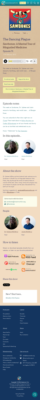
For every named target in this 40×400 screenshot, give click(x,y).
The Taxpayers (22, 131)
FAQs (4, 369)
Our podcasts (6, 313)
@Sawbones (10, 192)
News (21, 320)
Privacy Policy (20, 396)
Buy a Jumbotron (24, 334)
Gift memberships (7, 360)
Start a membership (7, 355)
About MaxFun (6, 332)
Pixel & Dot (21, 393)
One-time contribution (8, 365)
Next (25, 33)
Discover (22, 318)
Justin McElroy (26, 156)
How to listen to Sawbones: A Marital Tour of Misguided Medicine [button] (19, 90)
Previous (16, 33)
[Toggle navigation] (38, 3)
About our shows (7, 316)
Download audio (9, 79)
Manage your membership (9, 358)
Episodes (22, 313)
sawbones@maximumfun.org (26, 190)
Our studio (5, 339)
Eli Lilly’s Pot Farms (12, 298)
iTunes (5, 120)
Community (5, 341)
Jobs (4, 344)
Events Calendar (24, 323)
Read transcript (8, 84)
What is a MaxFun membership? (11, 362)
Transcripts (22, 316)
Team (4, 337)
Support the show (23, 79)
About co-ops (6, 334)
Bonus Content (6, 367)
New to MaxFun (7, 318)
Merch (21, 332)
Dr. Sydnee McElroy (11, 156)
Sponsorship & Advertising (9, 346)
